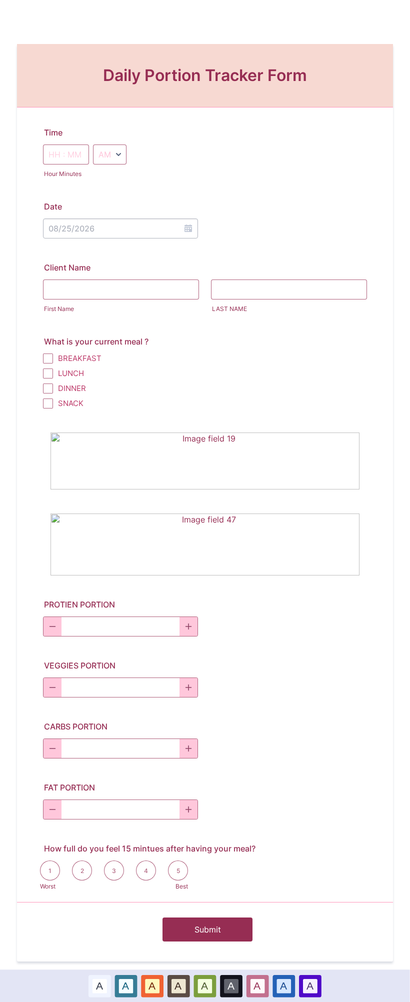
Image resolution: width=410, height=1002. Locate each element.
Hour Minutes (63, 174)
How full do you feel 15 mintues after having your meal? (150, 849)
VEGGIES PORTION (80, 665)
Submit (207, 929)
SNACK (71, 403)
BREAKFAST (80, 358)
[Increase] (189, 626)
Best (182, 886)
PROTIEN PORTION (79, 605)
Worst (48, 886)
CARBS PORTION (76, 727)
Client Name (67, 267)
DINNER (72, 388)
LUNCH (71, 373)
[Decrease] (53, 626)
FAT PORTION (69, 787)
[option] (99, 985)
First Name (59, 308)
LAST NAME (229, 308)
